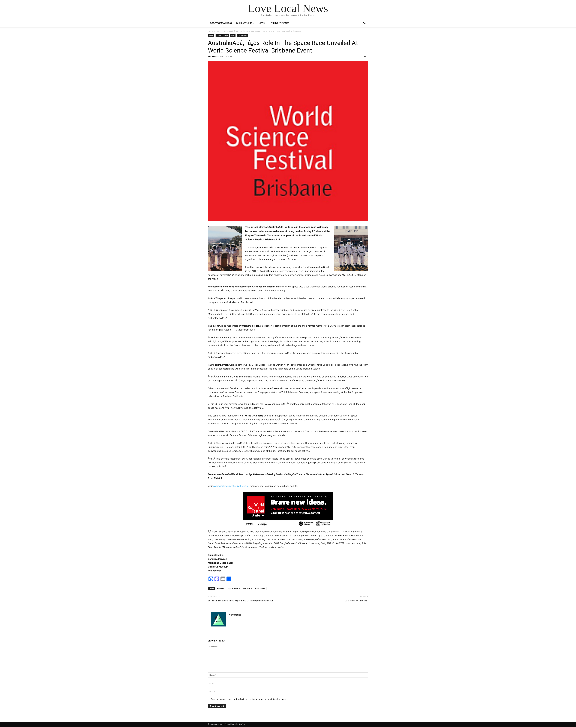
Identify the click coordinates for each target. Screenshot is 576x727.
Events (218, 31)
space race (247, 588)
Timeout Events (280, 23)
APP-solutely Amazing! (356, 600)
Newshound (213, 56)
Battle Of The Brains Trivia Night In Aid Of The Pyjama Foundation (240, 600)
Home (210, 31)
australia (220, 588)
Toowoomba (260, 588)
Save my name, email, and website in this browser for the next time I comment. (249, 699)
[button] (364, 23)
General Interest (222, 36)
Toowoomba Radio (221, 23)
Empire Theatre (233, 588)
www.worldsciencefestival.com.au (231, 486)
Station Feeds (242, 36)
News (262, 23)
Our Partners (244, 23)
